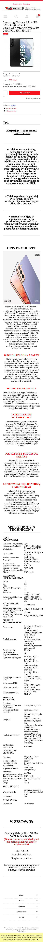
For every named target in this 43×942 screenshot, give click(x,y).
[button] (5, 16)
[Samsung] (13, 105)
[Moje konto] (27, 16)
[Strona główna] (21, 8)
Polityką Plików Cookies (8, 937)
